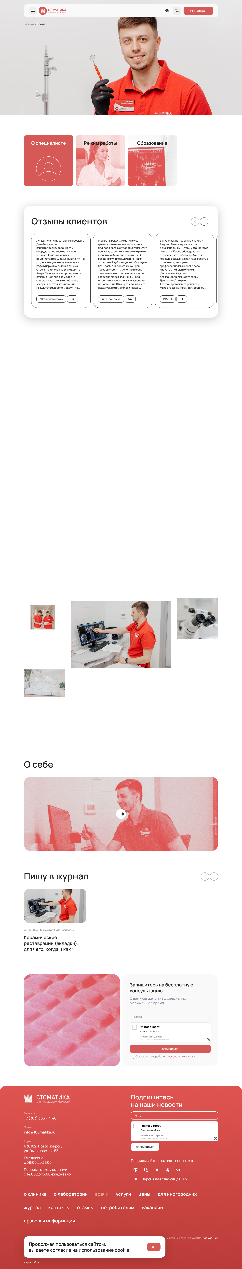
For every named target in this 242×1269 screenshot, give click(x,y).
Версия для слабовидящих (164, 1179)
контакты (59, 1207)
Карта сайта (31, 1262)
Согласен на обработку (165, 1056)
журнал (32, 1207)
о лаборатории (71, 1194)
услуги (123, 1194)
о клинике (35, 1194)
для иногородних (177, 1194)
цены (144, 1194)
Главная (29, 24)
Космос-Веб (210, 1238)
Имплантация (198, 11)
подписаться (145, 1147)
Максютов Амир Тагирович (57, 930)
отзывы (85, 1207)
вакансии (152, 1207)
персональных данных (181, 1056)
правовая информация (49, 1220)
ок (153, 1247)
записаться (170, 1049)
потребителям (117, 1207)
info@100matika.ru (39, 1132)
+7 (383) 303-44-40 (40, 1118)
